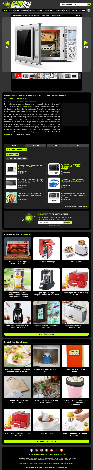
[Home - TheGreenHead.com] (17, 4)
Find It (78, 15)
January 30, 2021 (22, 98)
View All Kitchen (46, 441)
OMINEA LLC (47, 467)
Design (39, 10)
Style (66, 10)
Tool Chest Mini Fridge (46, 262)
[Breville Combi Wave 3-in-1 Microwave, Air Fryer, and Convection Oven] (25, 76)
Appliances (10, 98)
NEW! (5, 10)
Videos (36, 145)
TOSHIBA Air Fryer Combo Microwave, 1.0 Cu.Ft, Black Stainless (71, 166)
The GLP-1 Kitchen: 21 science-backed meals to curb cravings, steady (30, 195)
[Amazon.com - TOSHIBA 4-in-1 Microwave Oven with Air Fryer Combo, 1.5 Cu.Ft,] (54, 197)
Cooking (24, 10)
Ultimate (73, 10)
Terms (53, 225)
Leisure (32, 10)
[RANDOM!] (89, 10)
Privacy (58, 225)
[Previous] (13, 76)
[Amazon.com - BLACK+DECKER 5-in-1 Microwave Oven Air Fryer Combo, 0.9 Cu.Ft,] (11, 183)
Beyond (82, 10)
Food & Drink (49, 10)
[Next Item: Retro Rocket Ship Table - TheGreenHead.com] (86, 44)
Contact (37, 454)
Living (11, 10)
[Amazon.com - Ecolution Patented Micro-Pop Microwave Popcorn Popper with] (54, 183)
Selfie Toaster (75, 262)
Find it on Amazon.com (16, 158)
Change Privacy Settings (57, 454)
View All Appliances (46, 334)
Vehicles (59, 10)
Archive (30, 454)
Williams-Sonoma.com (16, 149)
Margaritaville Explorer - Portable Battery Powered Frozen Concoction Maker (18, 295)
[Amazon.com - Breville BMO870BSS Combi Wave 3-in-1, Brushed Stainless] (11, 169)
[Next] (79, 76)
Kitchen (24, 342)
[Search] (89, 4)
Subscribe (67, 222)
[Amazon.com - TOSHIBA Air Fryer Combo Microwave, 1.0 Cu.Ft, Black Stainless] (54, 169)
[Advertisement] (46, 85)
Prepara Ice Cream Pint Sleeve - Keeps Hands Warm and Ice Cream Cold (75, 402)
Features (57, 145)
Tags (78, 145)
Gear (17, 10)
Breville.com (12, 154)
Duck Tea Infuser (46, 433)
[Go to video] (18, 76)
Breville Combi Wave (23, 106)
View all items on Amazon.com (75, 206)
